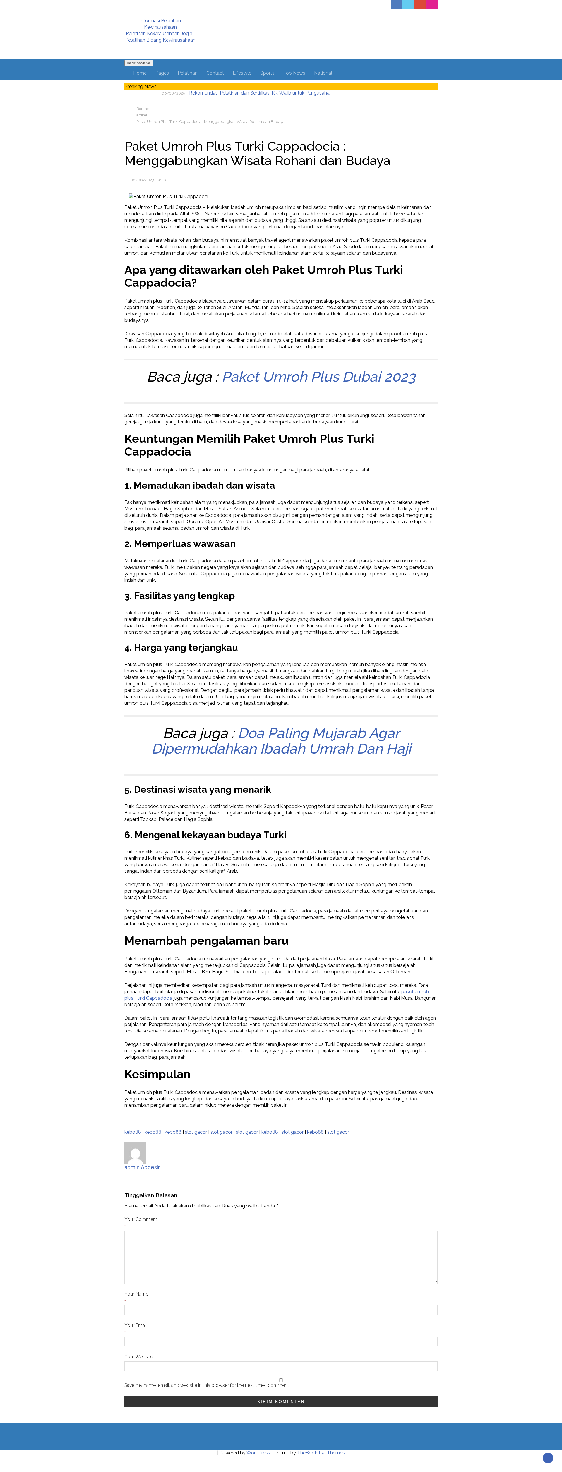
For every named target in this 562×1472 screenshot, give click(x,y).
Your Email (135, 1325)
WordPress (258, 1453)
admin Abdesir (142, 1167)
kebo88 (132, 1132)
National (323, 73)
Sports (267, 73)
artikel (163, 179)
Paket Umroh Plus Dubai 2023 (318, 376)
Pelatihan (188, 73)
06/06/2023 (142, 179)
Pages (162, 73)
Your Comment (140, 1219)
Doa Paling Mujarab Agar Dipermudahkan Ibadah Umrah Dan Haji (281, 741)
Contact (215, 73)
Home (140, 73)
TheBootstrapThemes (321, 1453)
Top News (294, 73)
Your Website (138, 1356)
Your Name (136, 1294)
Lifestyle (242, 73)
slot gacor (196, 1132)
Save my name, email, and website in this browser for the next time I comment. (207, 1385)
